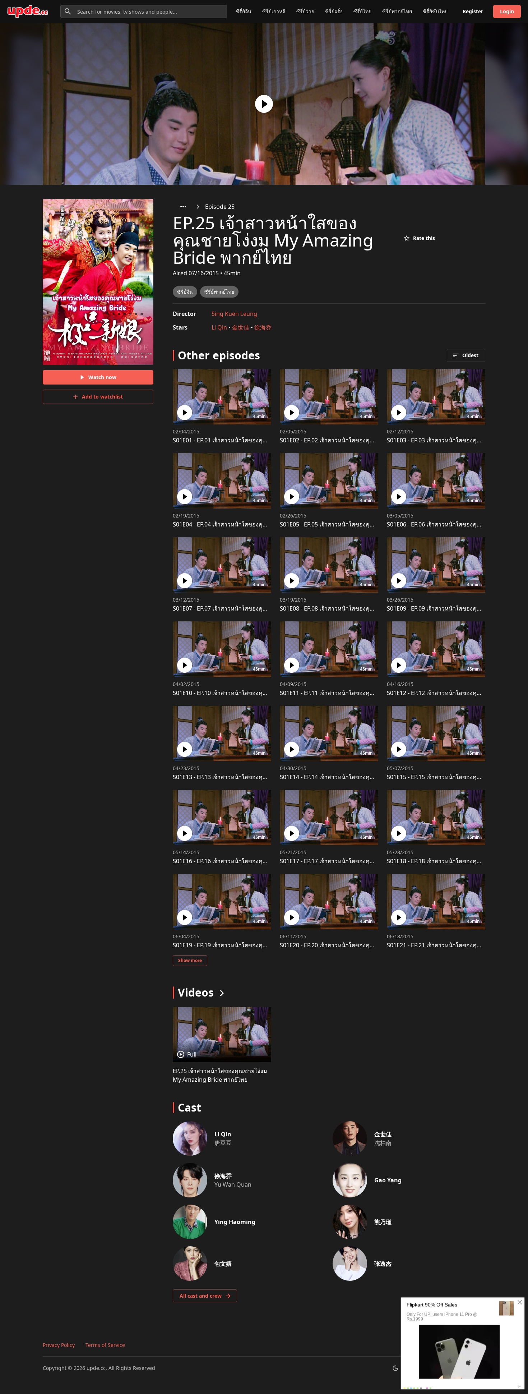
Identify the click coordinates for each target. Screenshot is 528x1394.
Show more (190, 960)
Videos (196, 992)
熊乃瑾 (383, 1222)
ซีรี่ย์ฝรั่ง (334, 11)
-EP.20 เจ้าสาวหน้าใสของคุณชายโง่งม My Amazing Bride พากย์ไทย (377, 945)
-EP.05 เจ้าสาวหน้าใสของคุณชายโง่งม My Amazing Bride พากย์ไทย (377, 524)
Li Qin (219, 327)
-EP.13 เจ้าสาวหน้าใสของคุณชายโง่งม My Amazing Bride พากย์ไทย (270, 777)
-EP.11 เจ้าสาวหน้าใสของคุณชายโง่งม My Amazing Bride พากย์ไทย (377, 693)
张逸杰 (383, 1264)
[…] (183, 206)
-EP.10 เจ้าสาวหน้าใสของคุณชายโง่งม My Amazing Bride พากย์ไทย (270, 693)
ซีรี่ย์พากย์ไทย (397, 11)
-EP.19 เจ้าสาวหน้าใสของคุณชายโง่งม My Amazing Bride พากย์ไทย (270, 945)
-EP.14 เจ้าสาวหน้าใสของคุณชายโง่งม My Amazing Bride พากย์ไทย (377, 777)
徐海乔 (263, 327)
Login (507, 11)
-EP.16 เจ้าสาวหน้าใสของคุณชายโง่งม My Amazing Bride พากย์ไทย (270, 861)
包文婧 (223, 1264)
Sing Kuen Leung (234, 314)
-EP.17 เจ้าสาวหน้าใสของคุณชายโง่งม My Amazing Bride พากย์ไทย (377, 861)
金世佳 (240, 327)
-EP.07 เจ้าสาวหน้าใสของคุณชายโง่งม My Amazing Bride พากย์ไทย (270, 608)
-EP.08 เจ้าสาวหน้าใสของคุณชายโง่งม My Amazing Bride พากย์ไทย (377, 608)
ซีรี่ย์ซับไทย (435, 11)
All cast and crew (201, 1295)
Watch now (102, 377)
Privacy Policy (59, 1345)
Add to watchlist (102, 396)
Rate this (424, 238)
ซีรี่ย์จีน (243, 11)
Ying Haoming (234, 1222)
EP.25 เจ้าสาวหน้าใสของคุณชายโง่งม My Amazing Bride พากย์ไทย (220, 1075)
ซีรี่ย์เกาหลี (274, 11)
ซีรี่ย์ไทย (362, 11)
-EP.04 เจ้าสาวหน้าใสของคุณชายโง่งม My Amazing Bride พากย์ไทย (270, 524)
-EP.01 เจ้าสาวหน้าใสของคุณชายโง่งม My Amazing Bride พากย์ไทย (270, 440)
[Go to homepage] (27, 11)
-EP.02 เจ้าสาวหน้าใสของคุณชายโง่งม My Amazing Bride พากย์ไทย (377, 440)
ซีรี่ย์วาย (305, 11)
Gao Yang (388, 1180)
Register (473, 11)
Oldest (470, 355)
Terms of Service (105, 1345)
